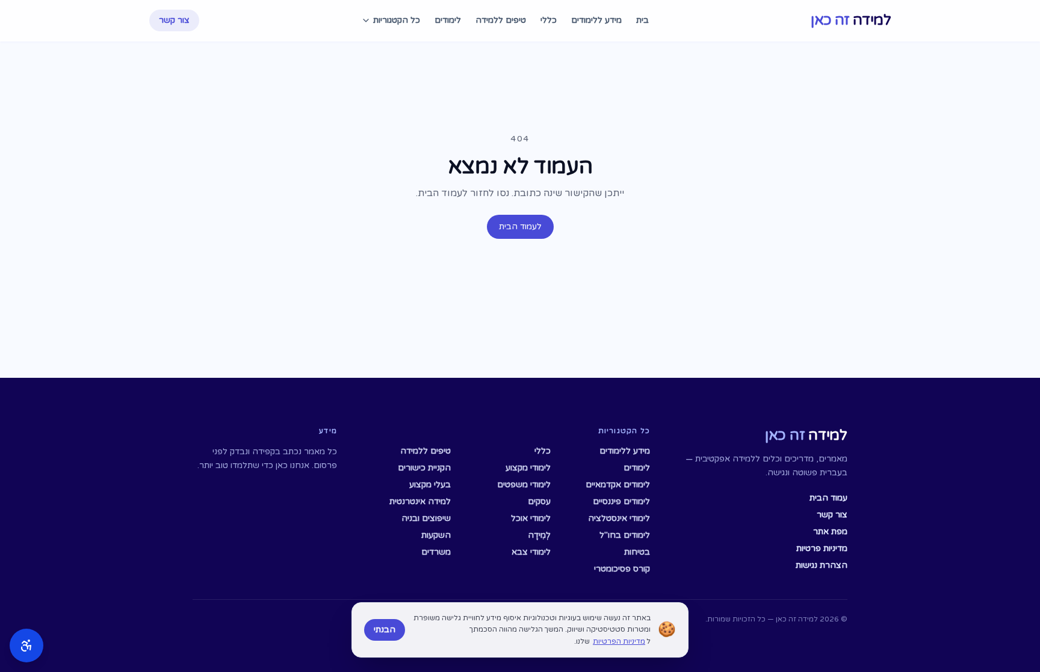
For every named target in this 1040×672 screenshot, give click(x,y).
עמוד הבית (828, 498)
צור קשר (174, 20)
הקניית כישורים (424, 468)
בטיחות (637, 552)
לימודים (448, 20)
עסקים (539, 501)
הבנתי (384, 629)
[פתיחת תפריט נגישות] (26, 645)
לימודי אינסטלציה (619, 518)
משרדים (436, 552)
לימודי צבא (531, 552)
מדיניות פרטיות (821, 548)
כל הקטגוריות (396, 20)
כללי (548, 20)
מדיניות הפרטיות (619, 641)
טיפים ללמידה (500, 20)
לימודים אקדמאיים (618, 484)
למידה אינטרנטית (420, 501)
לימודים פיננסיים (621, 501)
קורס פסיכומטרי (622, 569)
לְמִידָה (539, 535)
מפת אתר (830, 531)
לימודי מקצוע (528, 468)
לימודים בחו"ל (624, 535)
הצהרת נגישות (821, 565)
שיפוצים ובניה (426, 518)
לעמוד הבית (520, 226)
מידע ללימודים (596, 20)
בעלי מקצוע (430, 484)
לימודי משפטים (523, 484)
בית (642, 20)
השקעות (436, 535)
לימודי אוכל (530, 518)
